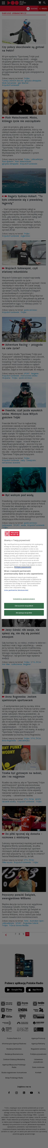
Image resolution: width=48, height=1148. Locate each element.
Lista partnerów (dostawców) (16, 590)
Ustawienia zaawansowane (24, 599)
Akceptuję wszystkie (24, 613)
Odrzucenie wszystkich (24, 606)
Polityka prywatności (22, 567)
